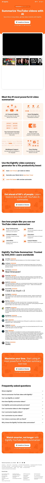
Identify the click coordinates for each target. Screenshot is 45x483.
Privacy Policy (15, 464)
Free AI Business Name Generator (38, 478)
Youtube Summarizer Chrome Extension (9, 468)
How (18, 467)
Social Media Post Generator (16, 477)
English (15, 467)
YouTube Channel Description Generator (17, 474)
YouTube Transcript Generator (7, 467)
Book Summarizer (26, 479)
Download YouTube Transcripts (36, 464)
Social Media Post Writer (17, 478)
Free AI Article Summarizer (25, 476)
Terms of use (9, 464)
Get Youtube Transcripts (6, 466)
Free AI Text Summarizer (38, 476)
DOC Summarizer (37, 473)
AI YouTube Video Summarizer (24, 464)
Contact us (4, 464)
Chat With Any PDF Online (5, 479)
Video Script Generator (6, 480)
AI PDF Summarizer (26, 473)
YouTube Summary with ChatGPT (29, 466)
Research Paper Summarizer (26, 478)
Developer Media (26, 467)
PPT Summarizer (37, 475)
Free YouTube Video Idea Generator (5, 474)
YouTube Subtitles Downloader (17, 466)
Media (21, 467)
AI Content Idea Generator (4, 477)
